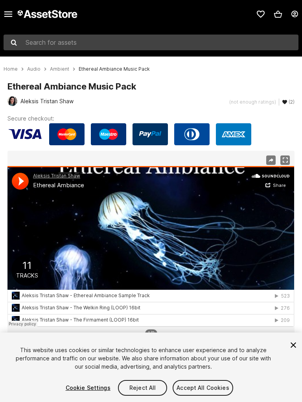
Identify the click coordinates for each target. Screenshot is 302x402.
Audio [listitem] (34, 69)
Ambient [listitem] (59, 69)
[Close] (293, 345)
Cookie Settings (88, 387)
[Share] (271, 160)
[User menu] (294, 14)
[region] (150, 246)
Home (11, 69)
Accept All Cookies (203, 387)
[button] (278, 14)
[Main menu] (8, 14)
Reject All (142, 387)
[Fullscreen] (285, 160)
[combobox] (151, 42)
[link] (260, 14)
